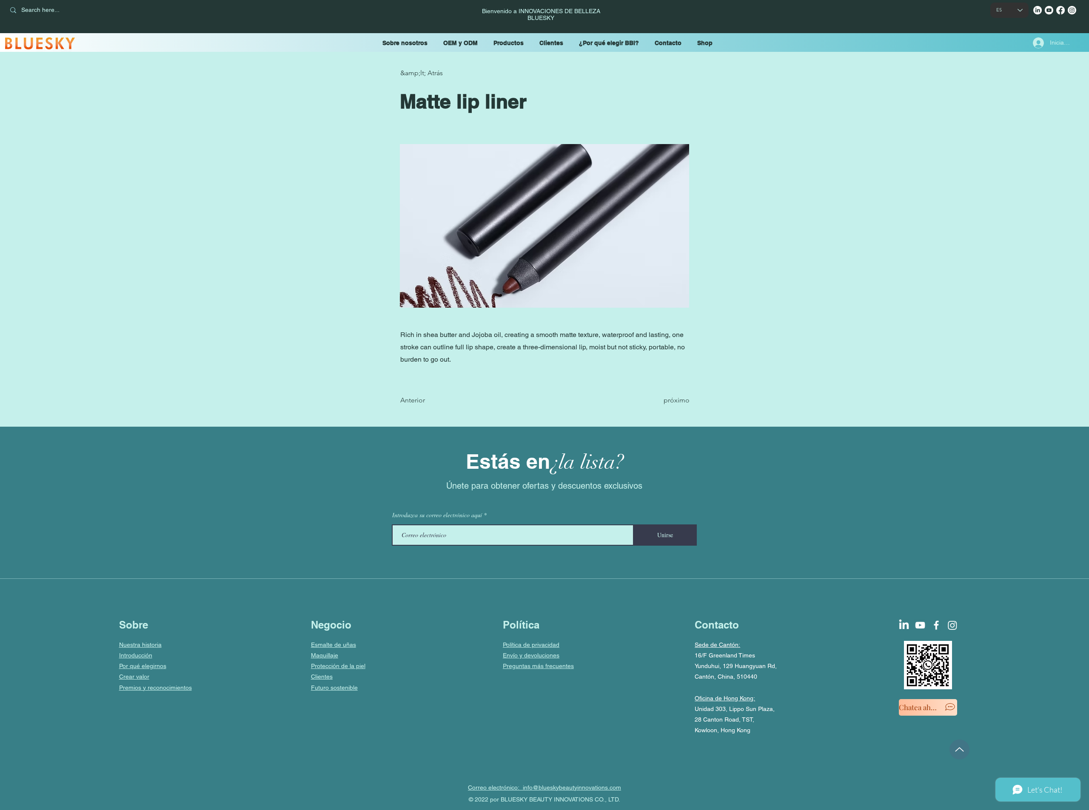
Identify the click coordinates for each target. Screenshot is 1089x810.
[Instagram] (1072, 10)
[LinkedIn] (1037, 10)
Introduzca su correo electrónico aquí (437, 515)
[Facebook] (1060, 10)
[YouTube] (1049, 10)
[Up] (959, 749)
